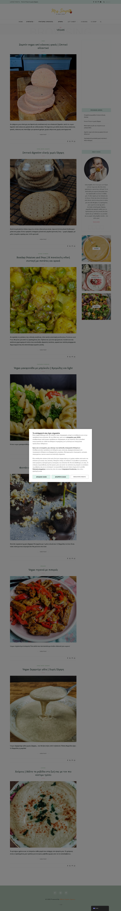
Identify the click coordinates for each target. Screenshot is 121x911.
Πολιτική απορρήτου (39, 469)
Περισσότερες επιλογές (79, 476)
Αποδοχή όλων (41, 477)
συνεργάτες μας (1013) (73, 437)
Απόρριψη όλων (60, 477)
